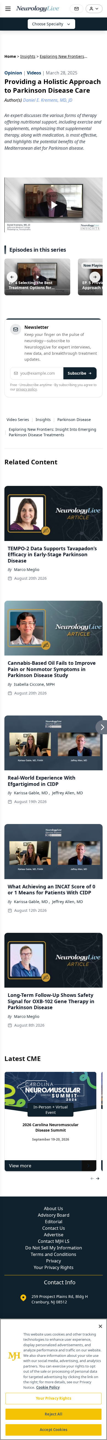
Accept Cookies (53, 1429)
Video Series (18, 419)
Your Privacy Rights (54, 1267)
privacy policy (26, 389)
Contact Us (53, 1228)
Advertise (53, 1235)
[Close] (100, 1326)
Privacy (53, 1261)
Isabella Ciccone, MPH (34, 684)
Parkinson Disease (74, 419)
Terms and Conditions (53, 1254)
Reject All (53, 1414)
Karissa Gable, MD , (32, 792)
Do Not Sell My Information (53, 1248)
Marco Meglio (26, 569)
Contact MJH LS (53, 1241)
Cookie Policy (48, 1387)
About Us (53, 1208)
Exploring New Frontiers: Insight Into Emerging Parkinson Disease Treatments (52, 432)
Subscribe (77, 373)
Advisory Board (53, 1215)
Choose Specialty (47, 23)
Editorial (53, 1222)
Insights (27, 56)
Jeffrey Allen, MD (67, 792)
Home (10, 56)
